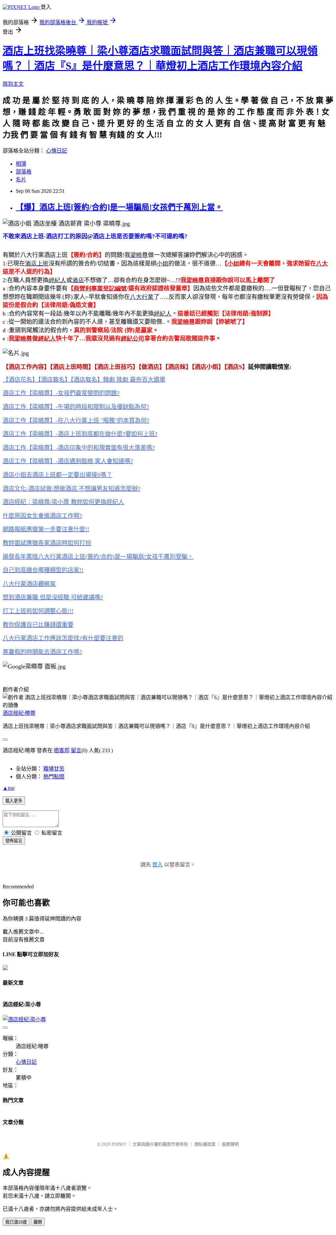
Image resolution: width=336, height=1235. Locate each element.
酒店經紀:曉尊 (19, 713)
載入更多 (13, 800)
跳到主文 (13, 84)
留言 (76, 750)
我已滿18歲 (16, 1222)
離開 (37, 1222)
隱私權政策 (205, 1144)
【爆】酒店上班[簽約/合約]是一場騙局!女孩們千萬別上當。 (119, 207)
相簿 (21, 164)
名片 (21, 179)
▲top (8, 788)
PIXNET (119, 1144)
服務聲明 (230, 1144)
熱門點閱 (53, 776)
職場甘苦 (53, 769)
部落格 (24, 171)
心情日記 (56, 151)
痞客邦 (62, 750)
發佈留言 (13, 840)
